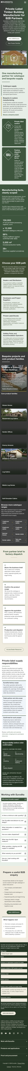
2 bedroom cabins (18, 522)
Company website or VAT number (11, 968)
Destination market (5, 997)
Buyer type (3, 951)
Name (2, 956)
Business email (4, 974)
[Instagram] (14, 1034)
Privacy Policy (21, 1063)
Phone (5, 979)
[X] (22, 1034)
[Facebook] (10, 1034)
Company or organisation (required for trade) (12, 962)
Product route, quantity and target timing (11, 986)
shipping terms (13, 734)
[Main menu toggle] (25, 2)
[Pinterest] (18, 1034)
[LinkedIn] (2, 1034)
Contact (9, 1066)
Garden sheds (19, 534)
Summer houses (4, 534)
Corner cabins (6, 540)
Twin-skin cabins (18, 540)
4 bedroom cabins (18, 528)
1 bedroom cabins (5, 522)
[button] (14, 58)
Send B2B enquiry (8, 1013)
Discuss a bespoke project (11, 114)
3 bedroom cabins (5, 528)
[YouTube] (6, 1034)
